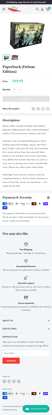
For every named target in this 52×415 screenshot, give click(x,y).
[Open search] (37, 9)
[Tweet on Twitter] (43, 109)
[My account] (42, 9)
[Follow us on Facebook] (4, 381)
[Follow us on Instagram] (14, 381)
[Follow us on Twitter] (9, 381)
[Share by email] (47, 109)
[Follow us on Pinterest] (18, 381)
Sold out (26, 98)
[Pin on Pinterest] (38, 109)
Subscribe (11, 360)
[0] (47, 9)
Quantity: (7, 89)
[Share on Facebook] (33, 109)
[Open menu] (4, 9)
